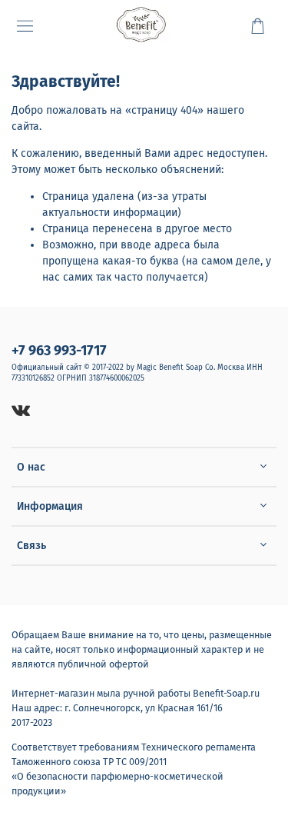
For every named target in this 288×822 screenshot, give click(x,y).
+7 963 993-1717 (59, 350)
